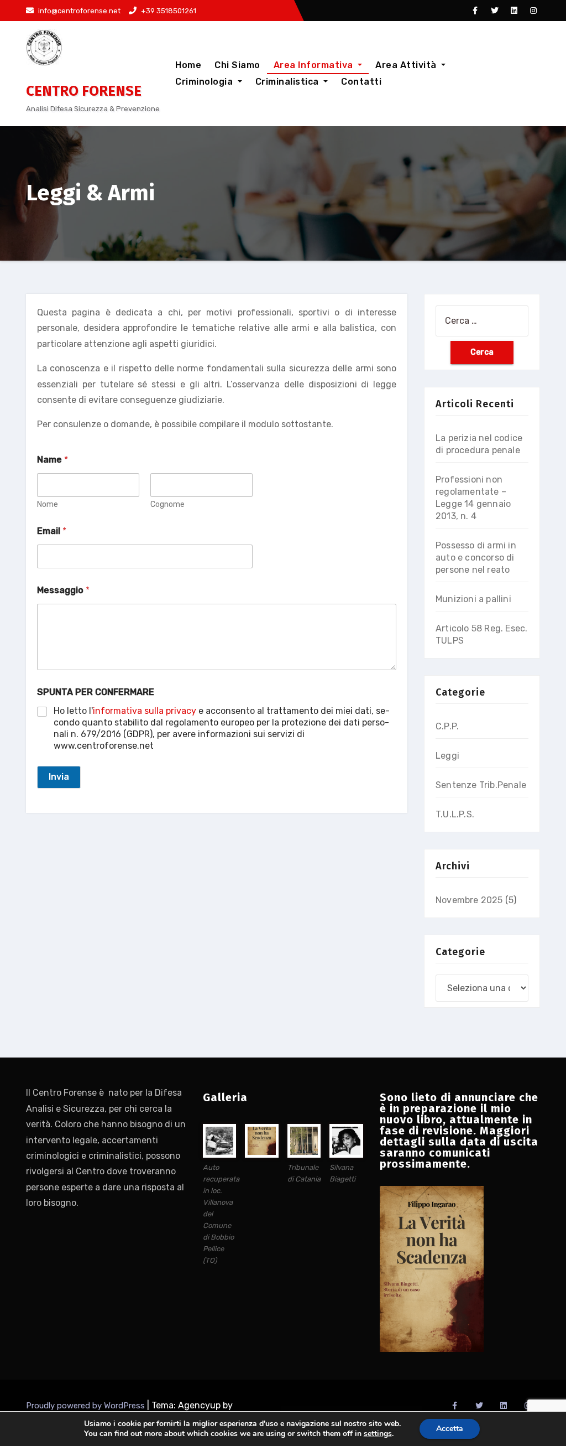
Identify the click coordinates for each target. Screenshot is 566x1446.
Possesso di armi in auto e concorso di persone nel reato (476, 557)
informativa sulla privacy (144, 711)
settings (378, 1434)
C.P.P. (447, 726)
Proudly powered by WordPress (86, 1406)
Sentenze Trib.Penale (481, 785)
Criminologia (205, 81)
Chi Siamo (237, 65)
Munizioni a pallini (473, 599)
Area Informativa (315, 65)
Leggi (447, 755)
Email (51, 531)
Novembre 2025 (469, 900)
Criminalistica (288, 81)
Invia (59, 776)
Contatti (361, 81)
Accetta (449, 1428)
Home (188, 65)
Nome (47, 504)
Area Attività (407, 65)
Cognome (167, 504)
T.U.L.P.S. (455, 814)
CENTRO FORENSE (84, 91)
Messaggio (63, 590)
